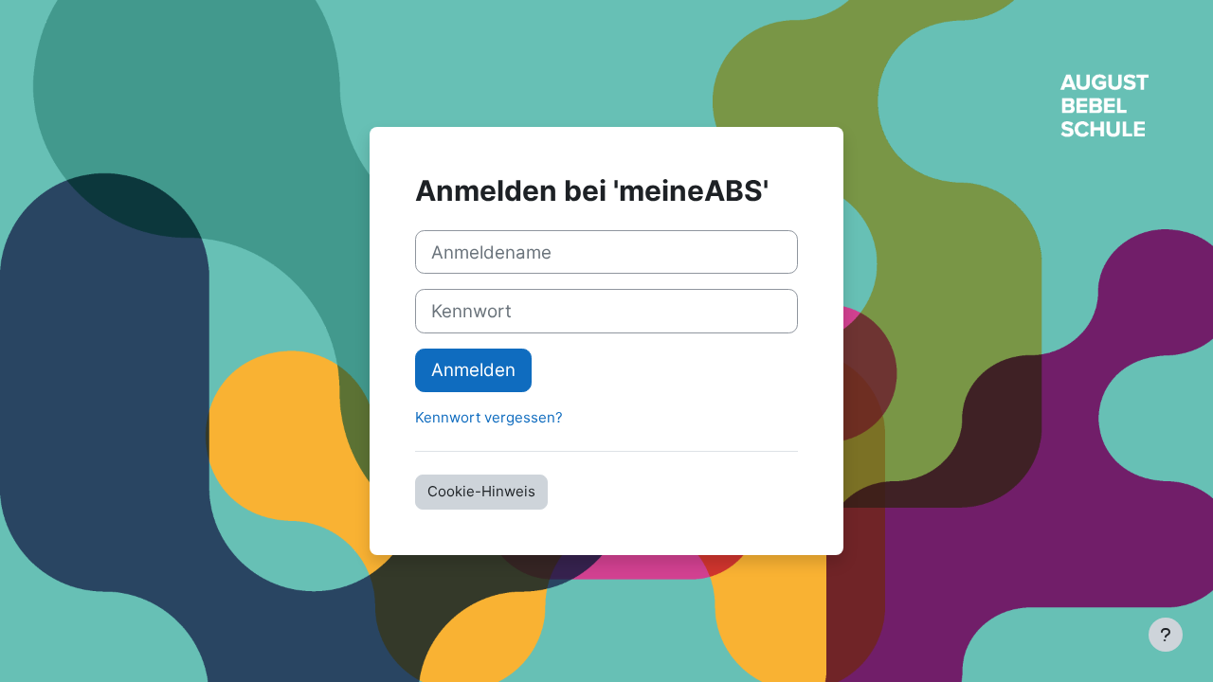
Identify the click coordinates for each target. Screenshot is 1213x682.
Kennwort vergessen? (489, 417)
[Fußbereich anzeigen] (1166, 635)
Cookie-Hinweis (481, 491)
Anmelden (473, 370)
